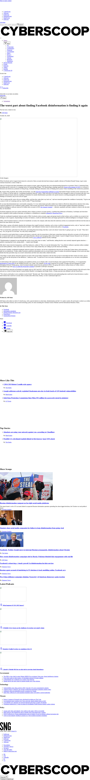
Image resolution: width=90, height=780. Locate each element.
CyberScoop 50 (8, 70)
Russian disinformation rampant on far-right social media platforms (24, 503)
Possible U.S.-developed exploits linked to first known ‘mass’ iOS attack (29, 439)
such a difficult (37, 237)
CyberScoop (7, 11)
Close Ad (3, 777)
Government (10, 51)
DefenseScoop (8, 16)
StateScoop (7, 18)
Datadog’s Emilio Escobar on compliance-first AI (17, 649)
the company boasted (46, 207)
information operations (10, 311)
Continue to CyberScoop (7, 779)
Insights (6, 69)
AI (8, 45)
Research (9, 59)
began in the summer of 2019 (72, 187)
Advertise (2, 22)
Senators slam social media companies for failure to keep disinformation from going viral (32, 528)
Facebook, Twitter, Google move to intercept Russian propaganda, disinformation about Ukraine (35, 550)
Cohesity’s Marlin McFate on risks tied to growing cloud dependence (23, 669)
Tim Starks (9, 387)
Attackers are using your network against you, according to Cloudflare (29, 432)
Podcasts (6, 66)
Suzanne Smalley (7, 509)
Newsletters (7, 745)
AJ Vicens (8, 401)
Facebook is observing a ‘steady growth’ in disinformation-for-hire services (27, 563)
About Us (14, 731)
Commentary (10, 48)
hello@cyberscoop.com (10, 751)
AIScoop (6, 13)
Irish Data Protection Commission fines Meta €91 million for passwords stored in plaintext (36, 398)
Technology (10, 56)
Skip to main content (5, 0)
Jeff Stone (5, 112)
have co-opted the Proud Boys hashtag (23, 266)
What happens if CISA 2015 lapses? (13, 605)
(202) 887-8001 (8, 749)
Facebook (65, 227)
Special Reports (8, 62)
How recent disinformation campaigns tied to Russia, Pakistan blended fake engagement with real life (36, 557)
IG (4, 759)
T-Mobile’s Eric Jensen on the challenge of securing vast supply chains (23, 628)
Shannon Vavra (6, 566)
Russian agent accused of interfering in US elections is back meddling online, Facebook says (33, 570)
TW (5, 756)
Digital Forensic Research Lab (12, 312)
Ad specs (6, 748)
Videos (5, 67)
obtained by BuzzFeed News (54, 213)
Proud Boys (7, 314)
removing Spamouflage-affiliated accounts (47, 191)
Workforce (10, 61)
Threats (9, 58)
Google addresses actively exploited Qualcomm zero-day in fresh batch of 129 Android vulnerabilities (40, 391)
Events (5, 64)
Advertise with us (8, 746)
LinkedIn (6, 757)
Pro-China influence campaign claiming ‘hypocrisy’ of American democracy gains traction (32, 577)
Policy (9, 53)
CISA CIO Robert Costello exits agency (18, 384)
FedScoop (6, 14)
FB (4, 754)
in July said (47, 263)
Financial (9, 50)
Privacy (9, 55)
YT (4, 760)
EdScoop (6, 19)
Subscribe (5, 88)
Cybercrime (10, 47)
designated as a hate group (7, 263)
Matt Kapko (9, 394)
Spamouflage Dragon (9, 315)
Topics (5, 40)
